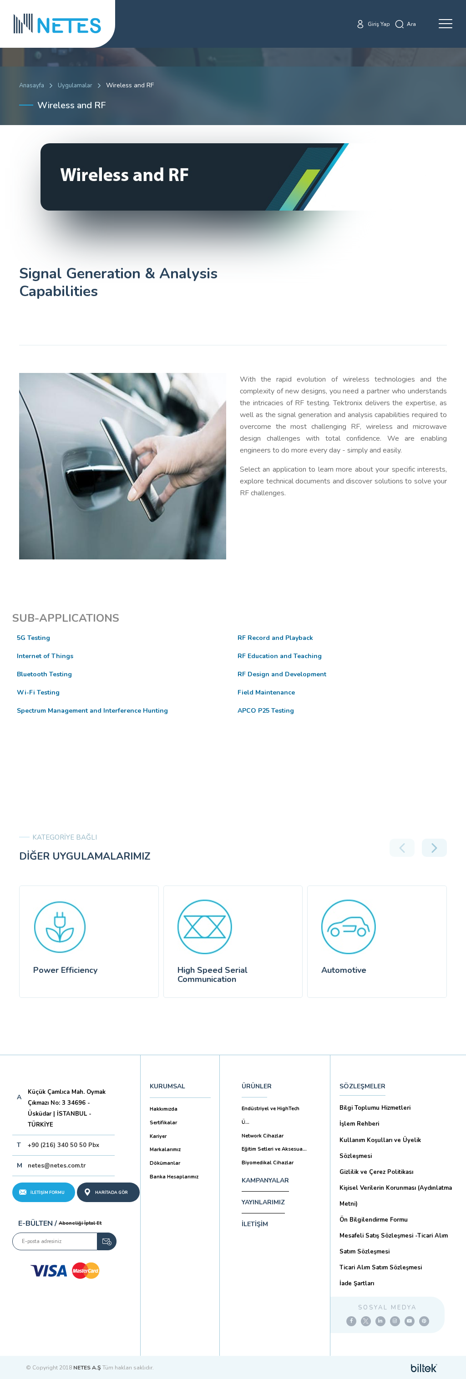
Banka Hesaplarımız (174, 1176)
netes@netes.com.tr (57, 1166)
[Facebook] (351, 1321)
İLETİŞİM (255, 1224)
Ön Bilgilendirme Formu (373, 1220)
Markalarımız (165, 1149)
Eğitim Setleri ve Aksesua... (274, 1149)
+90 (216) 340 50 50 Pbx (63, 1145)
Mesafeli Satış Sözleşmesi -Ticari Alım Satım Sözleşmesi (393, 1244)
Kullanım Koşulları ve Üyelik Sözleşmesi (380, 1148)
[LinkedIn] (380, 1321)
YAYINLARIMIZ (263, 1202)
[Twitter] (366, 1321)
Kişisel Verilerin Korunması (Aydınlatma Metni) (395, 1196)
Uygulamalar (75, 85)
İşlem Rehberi (359, 1124)
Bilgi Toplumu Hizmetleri (374, 1108)
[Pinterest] (424, 1321)
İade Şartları (356, 1283)
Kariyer (158, 1136)
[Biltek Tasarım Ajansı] (424, 1367)
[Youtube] (410, 1321)
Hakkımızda (163, 1109)
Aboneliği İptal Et (80, 1223)
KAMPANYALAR (265, 1180)
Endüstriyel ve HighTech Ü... (270, 1115)
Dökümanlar (165, 1163)
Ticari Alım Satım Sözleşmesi (380, 1267)
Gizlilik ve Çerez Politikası (376, 1172)
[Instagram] (395, 1321)
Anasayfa (31, 85)
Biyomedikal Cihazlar (268, 1162)
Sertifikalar (163, 1122)
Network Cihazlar (263, 1135)
